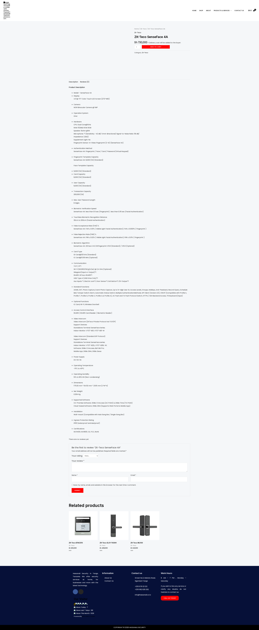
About (208, 11)
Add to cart (155, 47)
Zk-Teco (143, 29)
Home (194, 11)
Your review (78, 461)
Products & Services (222, 11)
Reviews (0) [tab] (84, 82)
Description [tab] (73, 82)
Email (133, 475)
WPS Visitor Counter (88, 616)
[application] (230, 11)
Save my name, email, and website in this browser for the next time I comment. (104, 485)
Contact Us (239, 11)
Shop (201, 11)
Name (75, 475)
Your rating (77, 455)
